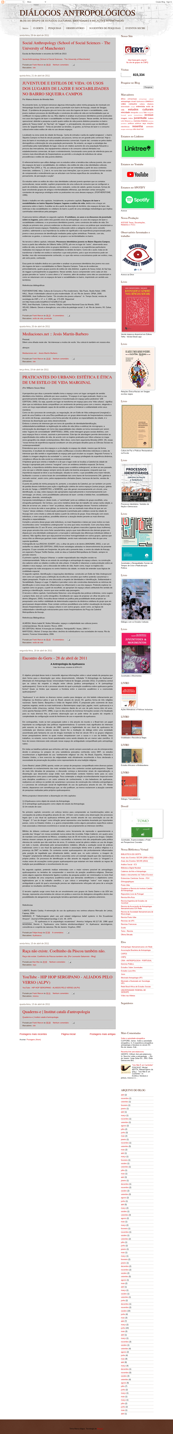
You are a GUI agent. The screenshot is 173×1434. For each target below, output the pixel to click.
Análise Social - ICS (129, 864)
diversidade (125, 106)
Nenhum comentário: (61, 65)
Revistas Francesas (129, 924)
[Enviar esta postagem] (73, 65)
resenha (137, 126)
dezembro (125, 1184)
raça (34, 965)
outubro (124, 1163)
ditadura (150, 104)
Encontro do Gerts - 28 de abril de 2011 (54, 658)
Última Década (126, 935)
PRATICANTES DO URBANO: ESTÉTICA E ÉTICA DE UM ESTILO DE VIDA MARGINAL (67, 379)
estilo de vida (38, 318)
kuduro (150, 118)
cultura (142, 104)
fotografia (150, 112)
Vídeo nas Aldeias (128, 996)
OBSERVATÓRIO (75, 28)
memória (137, 121)
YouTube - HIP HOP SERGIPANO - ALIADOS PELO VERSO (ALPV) (51, 988)
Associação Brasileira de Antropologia (136, 950)
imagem (124, 118)
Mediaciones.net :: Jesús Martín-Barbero (55, 333)
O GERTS (38, 28)
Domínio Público (127, 964)
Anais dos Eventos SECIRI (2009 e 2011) (137, 858)
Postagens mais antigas (103, 1034)
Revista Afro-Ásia (128, 897)
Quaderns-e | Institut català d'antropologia (56, 1011)
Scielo (123, 928)
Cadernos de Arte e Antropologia (133, 871)
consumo (133, 104)
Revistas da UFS (127, 921)
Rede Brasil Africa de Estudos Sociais (136, 987)
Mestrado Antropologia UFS (131, 978)
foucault (123, 115)
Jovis (123, 974)
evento (141, 112)
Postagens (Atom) (34, 1040)
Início (25, 28)
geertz (130, 115)
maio (123, 1136)
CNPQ (123, 957)
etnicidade (125, 112)
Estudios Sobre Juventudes (132, 967)
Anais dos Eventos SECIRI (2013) (134, 861)
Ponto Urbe (125, 885)
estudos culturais (141, 109)
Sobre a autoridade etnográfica (133, 1038)
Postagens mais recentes (33, 1034)
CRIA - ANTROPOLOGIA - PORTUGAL (136, 961)
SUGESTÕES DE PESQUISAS (105, 28)
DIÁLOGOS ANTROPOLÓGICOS (77, 12)
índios (130, 118)
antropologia (132, 99)
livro (132, 121)
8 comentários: (59, 640)
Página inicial (68, 1034)
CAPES (124, 954)
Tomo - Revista (127, 931)
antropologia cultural (146, 99)
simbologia (129, 129)
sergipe (123, 129)
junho (123, 1133)
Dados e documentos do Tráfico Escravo (137, 875)
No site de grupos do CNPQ (137, 62)
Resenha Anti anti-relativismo (132, 1052)
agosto (123, 1126)
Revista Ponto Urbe (128, 917)
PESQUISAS (54, 28)
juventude (48, 318)
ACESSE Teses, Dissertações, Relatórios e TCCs (133, 224)
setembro (124, 1102)
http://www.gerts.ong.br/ (137, 60)
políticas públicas (134, 123)
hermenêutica (138, 115)
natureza (150, 121)
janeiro (123, 1109)
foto (145, 112)
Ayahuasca (37, 935)
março (123, 1115)
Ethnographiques (127, 882)
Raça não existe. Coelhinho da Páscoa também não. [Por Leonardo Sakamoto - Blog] (59, 956)
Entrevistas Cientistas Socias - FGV (135, 878)
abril (122, 1095)
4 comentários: (59, 316)
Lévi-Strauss (125, 121)
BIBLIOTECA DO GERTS (131, 854)
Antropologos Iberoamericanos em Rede (136, 947)
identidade (148, 115)
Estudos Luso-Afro (128, 971)
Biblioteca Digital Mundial (131, 868)
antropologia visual (128, 101)
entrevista (140, 106)
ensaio (133, 106)
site (34, 68)
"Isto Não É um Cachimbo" (142, 1065)
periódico (124, 123)
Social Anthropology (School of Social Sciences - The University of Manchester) (56, 59)
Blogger (100, 1429)
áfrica (123, 99)
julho (123, 1129)
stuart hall (140, 129)
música (35, 996)
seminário (149, 126)
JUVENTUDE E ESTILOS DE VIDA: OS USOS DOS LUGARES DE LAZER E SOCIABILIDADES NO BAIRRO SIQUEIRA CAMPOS (65, 88)
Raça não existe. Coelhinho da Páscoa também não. (63, 950)
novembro (125, 1098)
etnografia (134, 112)
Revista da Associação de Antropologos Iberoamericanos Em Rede (136, 907)
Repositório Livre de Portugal (132, 894)
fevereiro (124, 1105)
